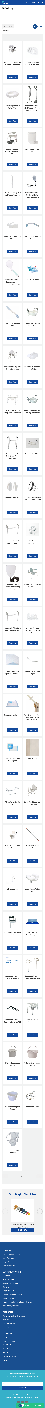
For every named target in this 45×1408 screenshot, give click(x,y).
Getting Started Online (11, 1254)
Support (32, 2)
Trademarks (10, 1397)
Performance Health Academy (14, 1316)
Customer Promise (10, 1341)
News (5, 1360)
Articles (6, 1320)
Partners (6, 1352)
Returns (6, 1287)
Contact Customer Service (12, 1295)
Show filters (8, 26)
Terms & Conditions (32, 1397)
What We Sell (8, 1345)
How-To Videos (8, 1280)
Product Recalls (8, 1298)
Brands (5, 1349)
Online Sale (7, 1327)
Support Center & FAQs (11, 1283)
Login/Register (8, 1258)
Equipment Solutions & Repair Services (17, 1302)
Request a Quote (9, 1291)
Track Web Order (9, 1266)
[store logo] (6, 2)
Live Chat (6, 1276)
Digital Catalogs (9, 1324)
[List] (41, 26)
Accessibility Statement (11, 1306)
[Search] (27, 2)
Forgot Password (9, 1262)
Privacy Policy (35, 1376)
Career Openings (9, 1356)
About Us (6, 1337)
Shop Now (12, 77)
